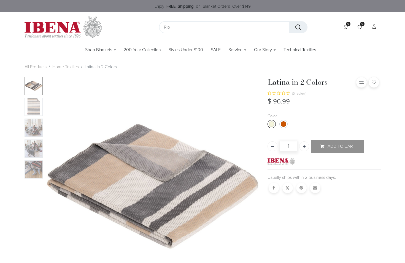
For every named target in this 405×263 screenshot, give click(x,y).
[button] (61, 185)
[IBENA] (281, 161)
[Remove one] (272, 146)
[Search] (298, 27)
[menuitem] (142, 50)
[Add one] (304, 146)
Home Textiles (65, 67)
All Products (36, 67)
